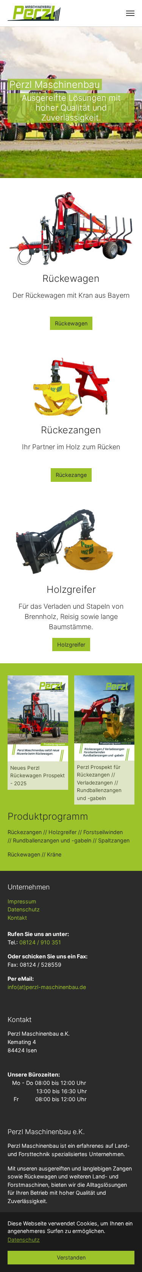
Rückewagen (71, 323)
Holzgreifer (71, 644)
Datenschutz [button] (24, 1239)
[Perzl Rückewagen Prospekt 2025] (38, 718)
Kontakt (17, 917)
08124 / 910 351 (40, 942)
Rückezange (71, 475)
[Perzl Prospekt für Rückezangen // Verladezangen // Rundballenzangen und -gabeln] (104, 718)
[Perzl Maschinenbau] (34, 13)
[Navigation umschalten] (130, 13)
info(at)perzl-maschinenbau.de (47, 987)
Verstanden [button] (71, 1257)
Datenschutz (24, 909)
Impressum (22, 901)
